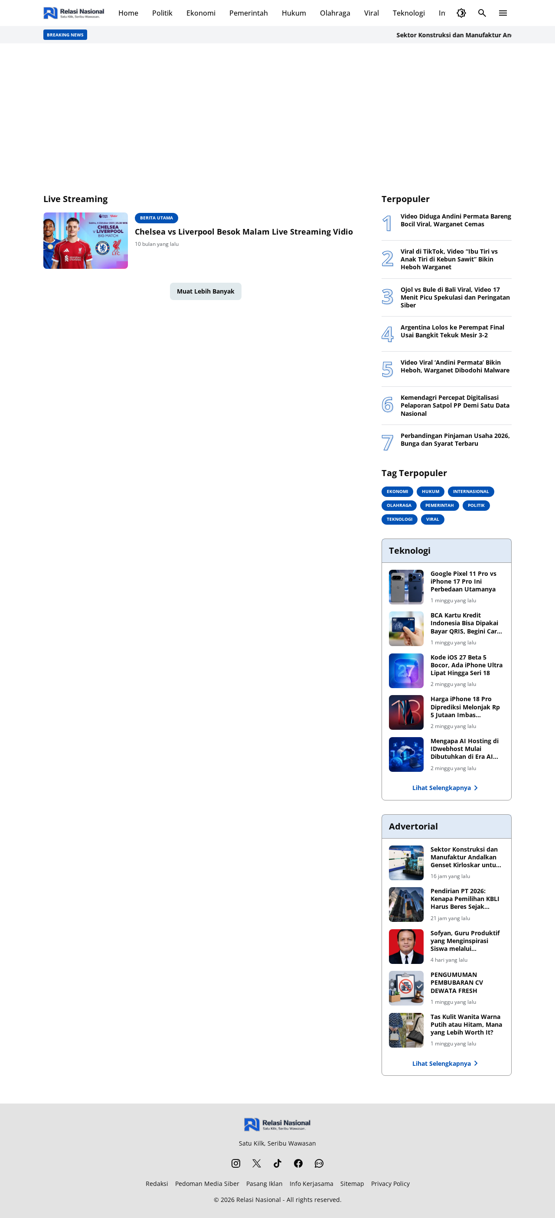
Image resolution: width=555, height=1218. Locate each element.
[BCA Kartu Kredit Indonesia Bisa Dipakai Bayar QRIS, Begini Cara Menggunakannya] (406, 628)
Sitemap (352, 1183)
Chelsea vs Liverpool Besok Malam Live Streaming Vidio (244, 232)
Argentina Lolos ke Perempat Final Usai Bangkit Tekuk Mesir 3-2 (452, 331)
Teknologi (409, 13)
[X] (256, 1163)
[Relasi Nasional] (277, 1124)
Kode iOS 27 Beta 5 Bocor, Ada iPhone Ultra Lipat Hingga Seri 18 (467, 665)
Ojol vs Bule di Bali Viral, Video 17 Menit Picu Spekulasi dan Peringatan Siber (455, 297)
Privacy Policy (390, 1183)
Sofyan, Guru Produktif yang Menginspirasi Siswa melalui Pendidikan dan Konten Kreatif (466, 941)
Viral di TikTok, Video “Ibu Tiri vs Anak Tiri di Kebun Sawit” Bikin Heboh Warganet (449, 259)
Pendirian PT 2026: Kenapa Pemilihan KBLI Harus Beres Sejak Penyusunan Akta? (465, 899)
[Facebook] (298, 1163)
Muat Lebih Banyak (206, 291)
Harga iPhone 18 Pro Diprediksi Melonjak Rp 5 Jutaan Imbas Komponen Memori (465, 707)
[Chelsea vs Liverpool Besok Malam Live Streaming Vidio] (85, 240)
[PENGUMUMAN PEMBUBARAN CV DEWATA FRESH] (406, 988)
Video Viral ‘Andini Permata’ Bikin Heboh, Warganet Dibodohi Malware (455, 366)
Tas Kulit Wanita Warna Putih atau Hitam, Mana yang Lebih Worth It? (466, 1024)
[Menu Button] (503, 13)
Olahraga (335, 13)
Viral (371, 13)
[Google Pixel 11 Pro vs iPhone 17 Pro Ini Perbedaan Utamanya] (406, 587)
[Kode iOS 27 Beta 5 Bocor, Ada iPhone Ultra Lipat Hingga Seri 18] (406, 670)
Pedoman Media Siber (207, 1183)
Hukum (294, 13)
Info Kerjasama (311, 1183)
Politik (162, 13)
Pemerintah (248, 13)
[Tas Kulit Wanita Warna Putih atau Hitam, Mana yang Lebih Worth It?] (406, 1030)
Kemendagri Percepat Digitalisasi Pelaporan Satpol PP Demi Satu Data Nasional (455, 405)
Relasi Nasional (258, 1199)
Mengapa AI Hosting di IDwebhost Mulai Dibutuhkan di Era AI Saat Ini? (465, 749)
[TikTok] (277, 1163)
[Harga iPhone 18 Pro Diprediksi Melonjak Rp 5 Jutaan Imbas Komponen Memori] (406, 712)
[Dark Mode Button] (461, 13)
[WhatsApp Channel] (319, 1163)
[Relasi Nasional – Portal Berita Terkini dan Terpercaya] (73, 13)
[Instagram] (236, 1163)
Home (128, 13)
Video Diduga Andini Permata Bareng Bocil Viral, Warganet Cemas (456, 220)
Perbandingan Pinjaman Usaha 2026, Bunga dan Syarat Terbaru (455, 439)
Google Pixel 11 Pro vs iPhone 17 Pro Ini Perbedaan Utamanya (463, 581)
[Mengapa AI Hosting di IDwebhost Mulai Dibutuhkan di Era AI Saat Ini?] (406, 754)
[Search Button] (482, 13)
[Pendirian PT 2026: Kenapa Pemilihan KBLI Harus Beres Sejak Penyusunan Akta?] (406, 904)
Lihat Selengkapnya (441, 788)
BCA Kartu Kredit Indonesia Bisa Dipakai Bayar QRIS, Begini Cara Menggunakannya (465, 623)
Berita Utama (156, 218)
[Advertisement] (277, 118)
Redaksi (157, 1183)
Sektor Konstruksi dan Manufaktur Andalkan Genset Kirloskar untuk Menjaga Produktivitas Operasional (465, 857)
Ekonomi (200, 13)
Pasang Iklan (264, 1183)
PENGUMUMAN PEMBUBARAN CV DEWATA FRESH (457, 982)
